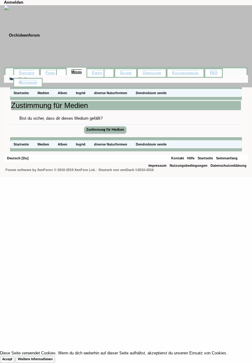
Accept (7, 359)
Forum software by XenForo (51, 170)
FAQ (213, 73)
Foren (50, 73)
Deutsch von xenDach (126, 170)
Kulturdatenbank (185, 73)
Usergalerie (152, 73)
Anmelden (13, 2)
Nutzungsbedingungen (188, 165)
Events (97, 73)
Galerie (126, 73)
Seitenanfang (227, 158)
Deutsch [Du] (18, 158)
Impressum (157, 165)
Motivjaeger (28, 82)
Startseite (26, 73)
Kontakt (177, 158)
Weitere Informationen (35, 359)
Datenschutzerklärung (228, 165)
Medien (76, 72)
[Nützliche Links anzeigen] (238, 93)
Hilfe (191, 158)
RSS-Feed (243, 158)
